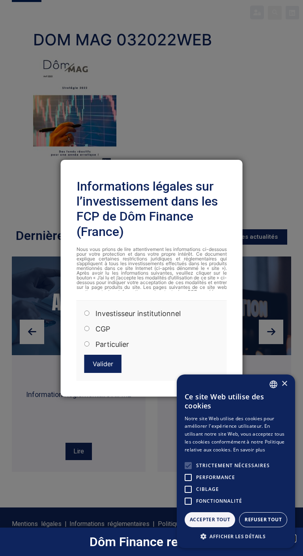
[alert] (236, 461)
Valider (103, 364)
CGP (102, 329)
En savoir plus (249, 449)
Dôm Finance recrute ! (152, 541)
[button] (236, 536)
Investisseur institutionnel (138, 313)
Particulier (112, 344)
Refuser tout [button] (263, 519)
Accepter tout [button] (210, 519)
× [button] (284, 384)
